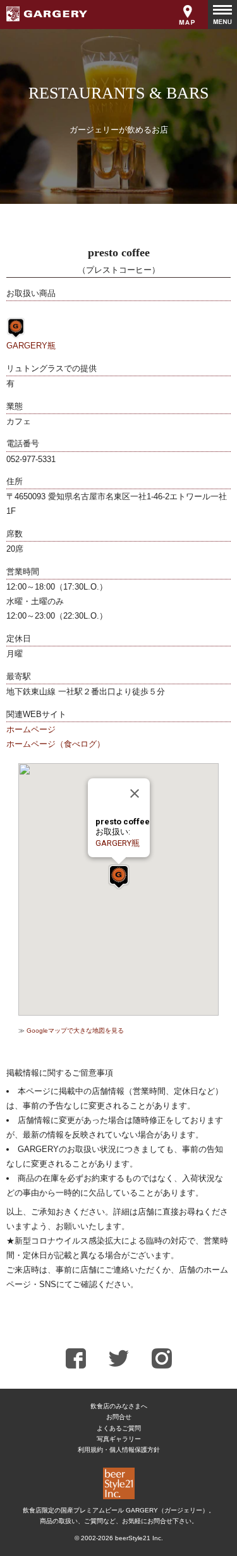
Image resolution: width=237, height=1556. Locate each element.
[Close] (134, 793)
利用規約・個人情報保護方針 (119, 1449)
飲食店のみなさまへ (118, 1406)
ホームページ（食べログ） (55, 744)
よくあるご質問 (119, 1428)
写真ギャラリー (119, 1438)
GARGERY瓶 (31, 345)
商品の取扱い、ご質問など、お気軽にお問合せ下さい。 (119, 1520)
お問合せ (118, 1416)
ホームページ (31, 729)
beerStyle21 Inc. (139, 1538)
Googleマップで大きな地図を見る (75, 1030)
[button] (118, 876)
